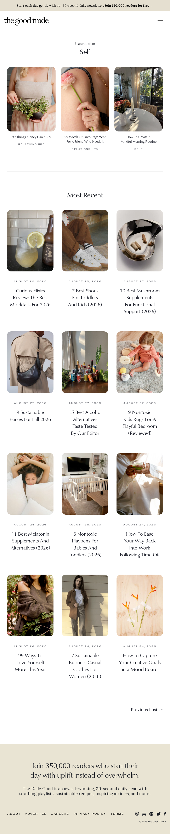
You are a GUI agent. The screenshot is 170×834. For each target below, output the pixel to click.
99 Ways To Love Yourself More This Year (30, 662)
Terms (117, 813)
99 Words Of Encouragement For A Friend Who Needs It (85, 139)
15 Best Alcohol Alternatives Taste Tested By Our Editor (85, 422)
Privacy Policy (89, 813)
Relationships (31, 144)
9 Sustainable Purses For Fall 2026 (30, 415)
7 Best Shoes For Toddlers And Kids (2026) (85, 297)
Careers (60, 813)
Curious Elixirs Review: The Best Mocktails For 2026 (30, 297)
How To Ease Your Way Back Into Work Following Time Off (140, 544)
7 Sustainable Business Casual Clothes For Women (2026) (85, 666)
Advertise (36, 813)
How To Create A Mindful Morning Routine (139, 139)
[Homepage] (26, 20)
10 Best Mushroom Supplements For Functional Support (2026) (140, 301)
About (14, 813)
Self (138, 149)
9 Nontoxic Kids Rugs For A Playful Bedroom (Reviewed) (140, 422)
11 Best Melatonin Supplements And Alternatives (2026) (30, 540)
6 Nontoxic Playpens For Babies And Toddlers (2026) (85, 544)
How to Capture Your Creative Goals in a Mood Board (140, 662)
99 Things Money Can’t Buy (31, 137)
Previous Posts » (147, 709)
